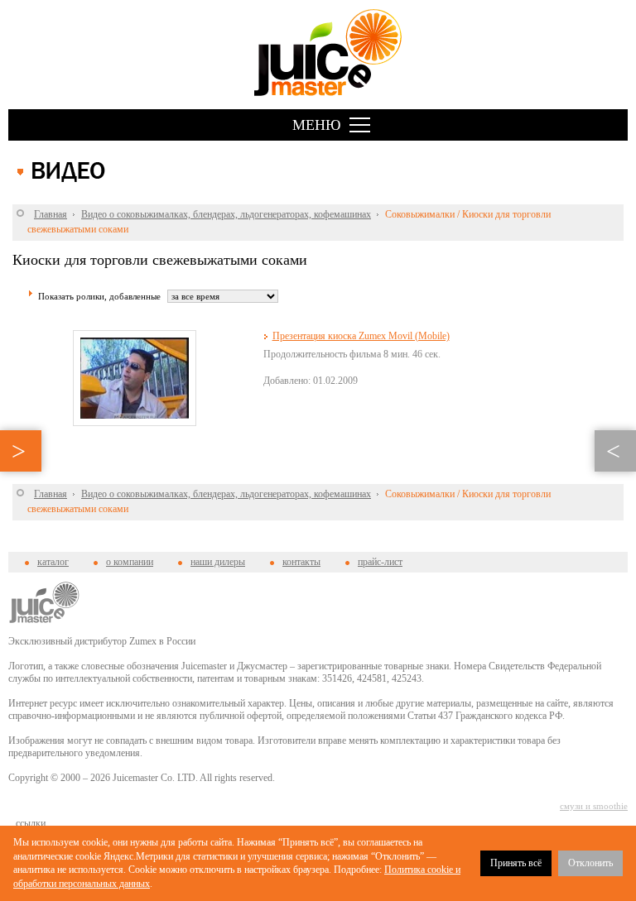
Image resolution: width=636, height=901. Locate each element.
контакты (301, 562)
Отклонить (590, 863)
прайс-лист (380, 562)
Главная (50, 214)
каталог (53, 562)
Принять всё (516, 863)
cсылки (31, 823)
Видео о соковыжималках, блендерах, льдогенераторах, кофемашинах (226, 214)
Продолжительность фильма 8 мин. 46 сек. (352, 354)
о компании (129, 562)
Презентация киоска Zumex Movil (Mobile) (361, 336)
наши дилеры (217, 562)
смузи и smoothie (594, 806)
